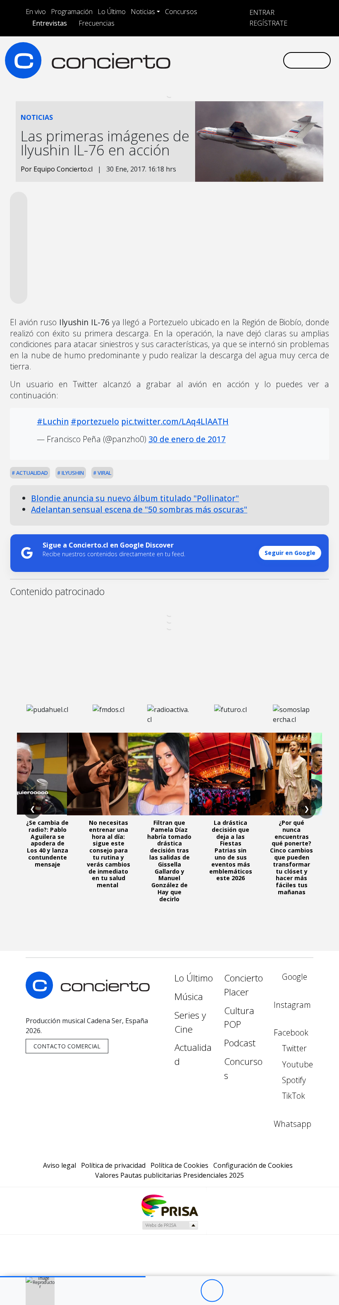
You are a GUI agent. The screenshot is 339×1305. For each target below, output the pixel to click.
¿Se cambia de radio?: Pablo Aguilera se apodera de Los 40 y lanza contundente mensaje (47, 843)
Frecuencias (97, 23)
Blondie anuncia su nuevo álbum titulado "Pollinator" (135, 498)
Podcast (239, 1042)
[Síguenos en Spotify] (249, 60)
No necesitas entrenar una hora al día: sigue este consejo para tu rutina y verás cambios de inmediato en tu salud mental (108, 854)
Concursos (181, 11)
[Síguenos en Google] (183, 60)
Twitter (293, 1048)
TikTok (292, 1095)
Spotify (293, 1080)
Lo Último (112, 11)
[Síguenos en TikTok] (263, 60)
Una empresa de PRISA (169, 1205)
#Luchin (53, 421)
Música (188, 996)
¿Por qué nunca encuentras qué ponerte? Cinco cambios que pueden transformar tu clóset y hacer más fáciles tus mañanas (291, 857)
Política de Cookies (179, 1165)
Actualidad (31, 472)
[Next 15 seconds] (234, 1290)
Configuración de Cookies (253, 1165)
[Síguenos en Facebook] (210, 60)
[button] (73, 1276)
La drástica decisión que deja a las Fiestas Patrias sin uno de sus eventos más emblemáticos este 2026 (230, 850)
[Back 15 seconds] (189, 1290)
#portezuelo (95, 421)
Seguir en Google (290, 553)
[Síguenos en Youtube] (236, 60)
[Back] (166, 1290)
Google (293, 976)
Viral (103, 472)
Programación (72, 11)
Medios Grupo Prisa (169, 1225)
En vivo (36, 11)
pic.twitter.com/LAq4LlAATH (175, 421)
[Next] (257, 1290)
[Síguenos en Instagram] (197, 60)
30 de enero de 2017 (187, 439)
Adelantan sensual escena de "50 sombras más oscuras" (139, 509)
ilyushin (72, 472)
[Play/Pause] (212, 1290)
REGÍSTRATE (267, 23)
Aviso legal (59, 1165)
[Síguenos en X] (223, 60)
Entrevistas (49, 23)
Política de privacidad (113, 1165)
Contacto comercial (66, 1046)
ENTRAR (261, 12)
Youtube (296, 1064)
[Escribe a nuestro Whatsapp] (276, 60)
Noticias (143, 11)
